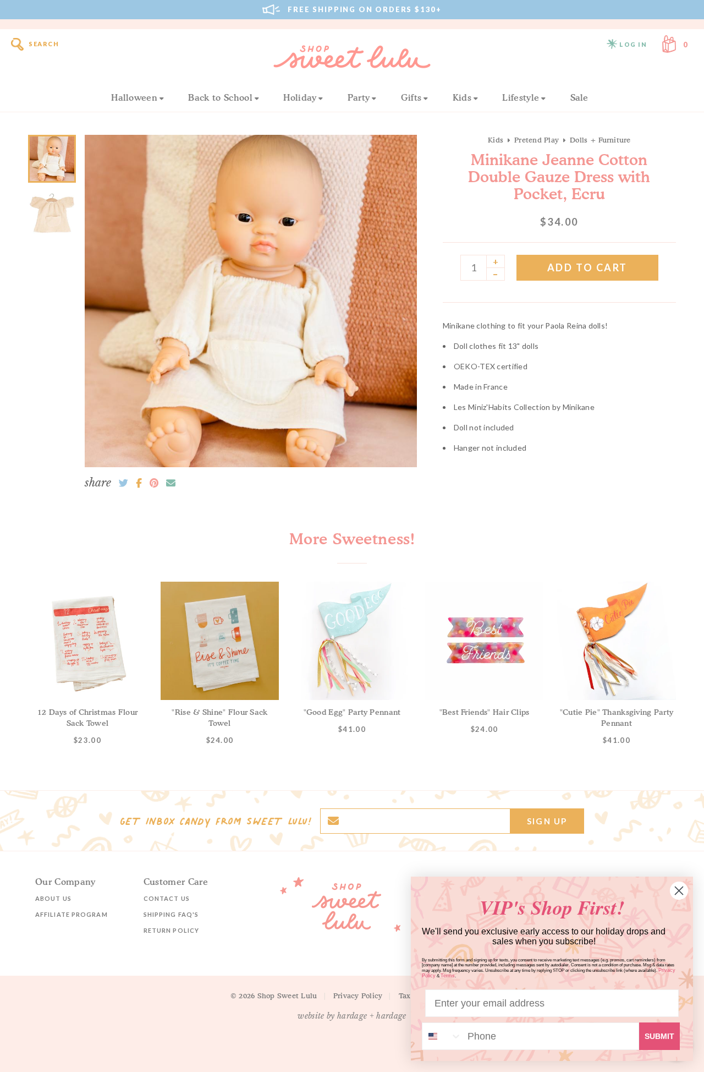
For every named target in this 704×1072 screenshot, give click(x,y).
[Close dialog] (679, 890)
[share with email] (170, 483)
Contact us (167, 898)
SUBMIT (659, 1036)
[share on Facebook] (139, 483)
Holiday (299, 97)
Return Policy (171, 930)
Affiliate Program (71, 914)
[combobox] (442, 1036)
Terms (448, 975)
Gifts (411, 97)
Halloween (134, 97)
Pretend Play (536, 139)
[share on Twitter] (123, 483)
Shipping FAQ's (171, 914)
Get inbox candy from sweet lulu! (215, 821)
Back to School (220, 97)
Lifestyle (520, 97)
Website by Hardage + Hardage (352, 1016)
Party (359, 97)
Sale (579, 97)
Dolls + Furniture (600, 139)
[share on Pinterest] (154, 483)
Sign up (547, 821)
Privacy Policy (358, 995)
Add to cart (587, 267)
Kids (462, 97)
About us (53, 898)
